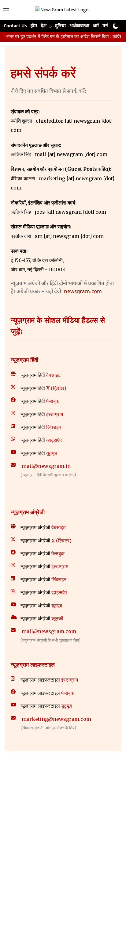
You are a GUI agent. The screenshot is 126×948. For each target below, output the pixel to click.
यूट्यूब (51, 453)
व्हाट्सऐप (54, 440)
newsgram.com (83, 292)
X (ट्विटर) (56, 388)
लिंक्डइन (53, 427)
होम (34, 26)
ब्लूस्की (57, 618)
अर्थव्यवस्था (79, 26)
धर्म (96, 26)
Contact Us (15, 26)
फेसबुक (52, 401)
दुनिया (60, 26)
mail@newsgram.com (49, 631)
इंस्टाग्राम (54, 414)
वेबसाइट (53, 375)
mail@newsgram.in (46, 466)
